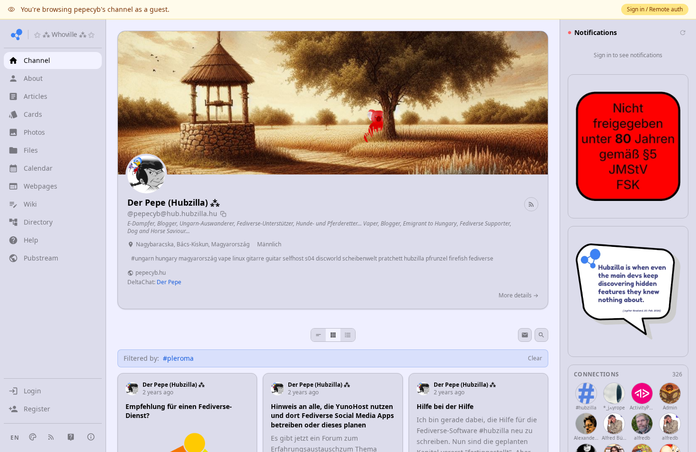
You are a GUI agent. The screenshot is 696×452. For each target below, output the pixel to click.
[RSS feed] (531, 204)
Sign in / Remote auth (655, 9)
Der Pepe (169, 282)
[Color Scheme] (33, 437)
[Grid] (333, 335)
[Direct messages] (525, 335)
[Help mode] (70, 437)
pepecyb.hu (150, 273)
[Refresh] (682, 32)
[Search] (541, 335)
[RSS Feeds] (51, 437)
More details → (518, 295)
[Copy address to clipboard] (223, 214)
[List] (347, 335)
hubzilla (496, 430)
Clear (535, 358)
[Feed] (318, 335)
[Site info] (91, 437)
